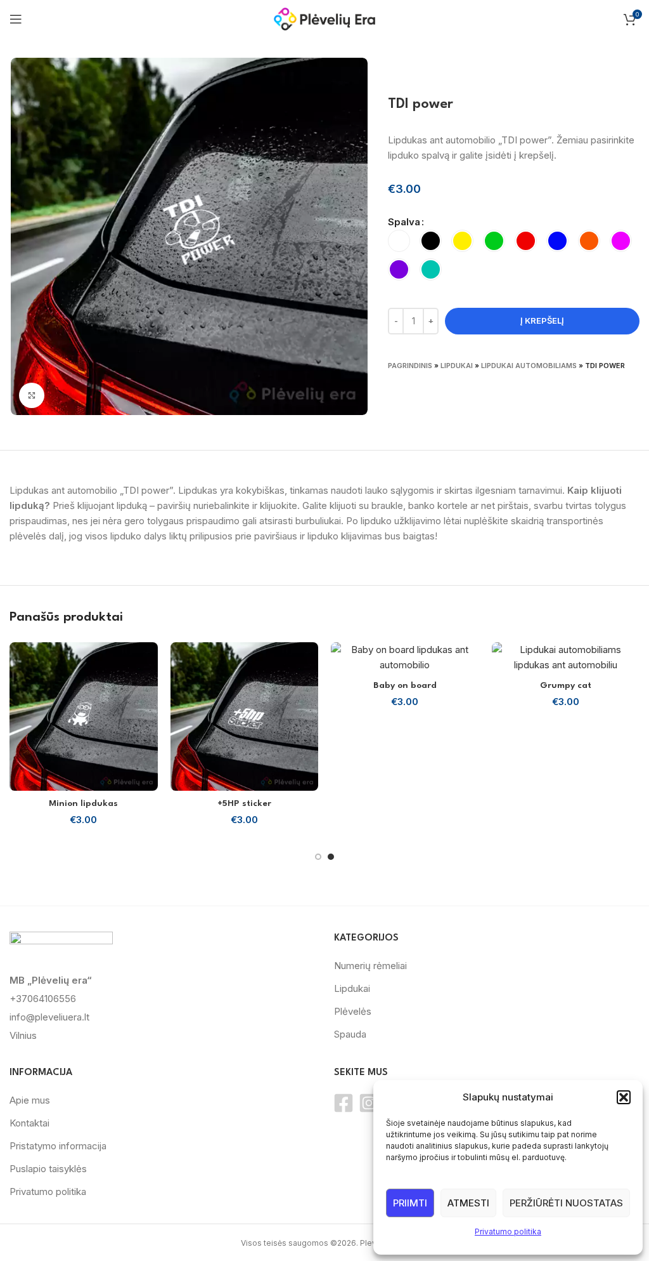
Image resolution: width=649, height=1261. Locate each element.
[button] (623, 1097)
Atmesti (468, 1203)
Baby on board (405, 685)
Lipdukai (456, 365)
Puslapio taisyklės (48, 1169)
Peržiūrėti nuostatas (566, 1203)
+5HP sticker (244, 803)
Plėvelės (352, 1011)
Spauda (350, 1034)
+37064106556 (43, 999)
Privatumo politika (508, 1231)
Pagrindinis (410, 365)
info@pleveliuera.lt (49, 1017)
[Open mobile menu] (16, 19)
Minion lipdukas (83, 803)
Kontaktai (29, 1123)
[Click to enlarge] (31, 395)
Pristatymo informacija (58, 1146)
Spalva (404, 222)
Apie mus (30, 1100)
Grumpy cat (565, 685)
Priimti (410, 1203)
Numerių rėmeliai (370, 966)
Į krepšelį (542, 320)
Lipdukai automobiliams (529, 365)
